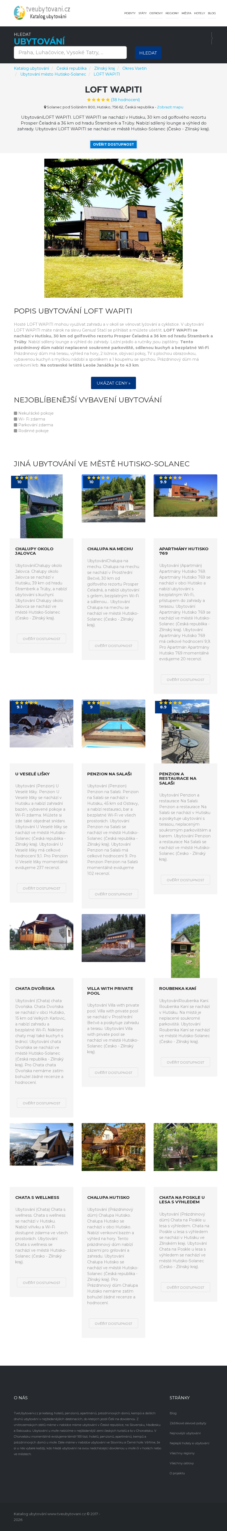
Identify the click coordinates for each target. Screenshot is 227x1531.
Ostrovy (156, 13)
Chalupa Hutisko (108, 1197)
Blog (212, 13)
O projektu (177, 1473)
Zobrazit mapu (170, 107)
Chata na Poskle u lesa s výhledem (182, 1199)
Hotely (199, 13)
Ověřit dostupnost (113, 144)
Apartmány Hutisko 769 (183, 551)
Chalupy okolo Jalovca (34, 551)
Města (186, 13)
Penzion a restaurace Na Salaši (177, 779)
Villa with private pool (110, 990)
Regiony (172, 13)
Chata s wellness (37, 1197)
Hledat (148, 53)
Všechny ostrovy (182, 1463)
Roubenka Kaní (177, 988)
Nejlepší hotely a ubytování (189, 1443)
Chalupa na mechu (110, 549)
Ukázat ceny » (113, 383)
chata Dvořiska (35, 988)
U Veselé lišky (32, 774)
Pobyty (130, 13)
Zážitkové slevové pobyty (188, 1423)
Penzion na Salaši (109, 774)
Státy (142, 13)
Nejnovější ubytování (185, 1433)
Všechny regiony (182, 1453)
